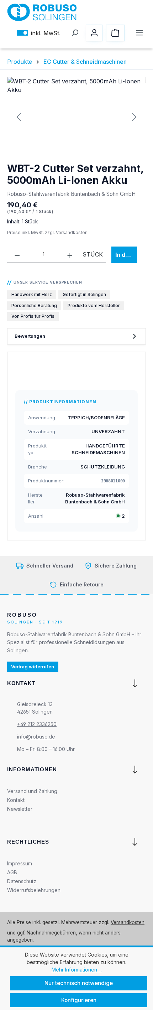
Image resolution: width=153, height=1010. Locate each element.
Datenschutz (21, 881)
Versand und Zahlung (32, 791)
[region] (76, 117)
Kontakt (16, 800)
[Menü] (139, 32)
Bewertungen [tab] (30, 336)
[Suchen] (74, 32)
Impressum (19, 863)
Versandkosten (127, 922)
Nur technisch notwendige (78, 983)
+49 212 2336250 (37, 724)
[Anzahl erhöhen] (70, 254)
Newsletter (19, 809)
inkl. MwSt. (38, 33)
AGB (12, 872)
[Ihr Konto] (94, 33)
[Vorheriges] (19, 116)
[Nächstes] (134, 116)
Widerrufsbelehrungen (33, 890)
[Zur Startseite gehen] (41, 12)
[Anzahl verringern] (17, 254)
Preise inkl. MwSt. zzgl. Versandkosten (47, 232)
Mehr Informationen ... (77, 970)
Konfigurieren (78, 1000)
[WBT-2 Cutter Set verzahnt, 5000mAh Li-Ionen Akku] (76, 117)
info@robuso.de (36, 737)
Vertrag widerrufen (32, 666)
